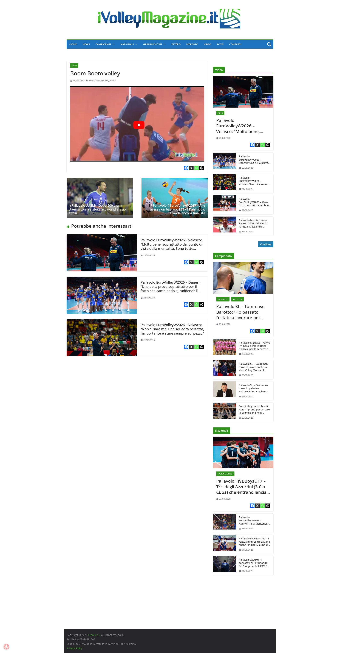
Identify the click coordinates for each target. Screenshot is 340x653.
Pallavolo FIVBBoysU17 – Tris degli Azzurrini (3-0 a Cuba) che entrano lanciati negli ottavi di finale (242, 486)
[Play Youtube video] (139, 125)
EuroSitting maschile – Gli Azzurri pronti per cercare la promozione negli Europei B (254, 410)
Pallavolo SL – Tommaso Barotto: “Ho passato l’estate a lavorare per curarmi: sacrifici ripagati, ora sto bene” (241, 312)
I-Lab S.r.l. (94, 635)
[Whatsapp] (196, 168)
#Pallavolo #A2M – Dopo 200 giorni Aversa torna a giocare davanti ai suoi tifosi (98, 209)
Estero (176, 44)
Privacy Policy (74, 648)
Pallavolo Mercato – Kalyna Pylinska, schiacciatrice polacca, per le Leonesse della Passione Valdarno (255, 346)
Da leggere (223, 299)
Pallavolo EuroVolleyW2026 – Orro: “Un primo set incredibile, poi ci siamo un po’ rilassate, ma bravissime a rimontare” (254, 202)
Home (73, 44)
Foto (220, 44)
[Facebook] (186, 168)
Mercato (192, 44)
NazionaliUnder (225, 474)
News (86, 44)
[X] (191, 168)
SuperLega (237, 299)
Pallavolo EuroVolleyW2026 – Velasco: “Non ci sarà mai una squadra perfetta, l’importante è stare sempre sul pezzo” (172, 329)
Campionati (103, 44)
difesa (92, 80)
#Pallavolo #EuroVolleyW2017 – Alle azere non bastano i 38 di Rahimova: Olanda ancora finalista (177, 209)
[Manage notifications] (6, 646)
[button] (113, 44)
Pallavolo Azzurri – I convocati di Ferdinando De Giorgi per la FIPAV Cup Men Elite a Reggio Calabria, (254, 563)
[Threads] (201, 168)
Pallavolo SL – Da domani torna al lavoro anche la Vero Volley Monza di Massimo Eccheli (253, 367)
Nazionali (127, 44)
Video (207, 44)
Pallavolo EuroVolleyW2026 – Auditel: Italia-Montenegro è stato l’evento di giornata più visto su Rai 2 (254, 520)
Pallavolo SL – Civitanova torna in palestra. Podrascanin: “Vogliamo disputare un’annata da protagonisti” (253, 388)
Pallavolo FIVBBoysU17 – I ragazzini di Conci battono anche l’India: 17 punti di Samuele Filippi (254, 542)
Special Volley (102, 80)
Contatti (235, 44)
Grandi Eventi (152, 44)
